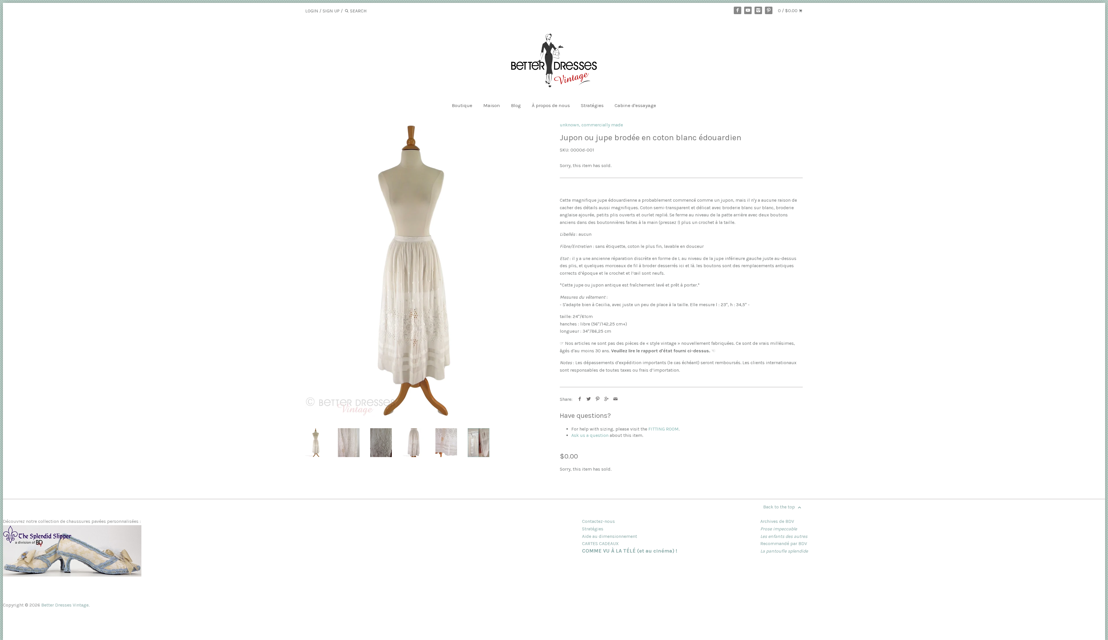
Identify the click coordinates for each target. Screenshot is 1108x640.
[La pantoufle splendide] (72, 575)
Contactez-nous (598, 521)
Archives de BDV (777, 521)
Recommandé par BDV (783, 543)
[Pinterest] (768, 10)
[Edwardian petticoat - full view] (416, 269)
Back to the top (779, 507)
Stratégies (592, 105)
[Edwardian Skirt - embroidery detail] (381, 442)
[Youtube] (748, 10)
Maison (491, 105)
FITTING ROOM (663, 429)
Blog (516, 105)
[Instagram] (758, 10)
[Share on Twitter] (589, 399)
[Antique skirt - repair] (446, 442)
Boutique (462, 105)
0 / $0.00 (788, 10)
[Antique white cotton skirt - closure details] (478, 442)
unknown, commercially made (591, 125)
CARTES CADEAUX (600, 543)
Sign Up (331, 11)
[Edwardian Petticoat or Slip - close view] (413, 442)
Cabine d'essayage (635, 105)
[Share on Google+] (607, 399)
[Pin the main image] (598, 399)
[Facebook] (737, 10)
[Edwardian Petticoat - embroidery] (349, 442)
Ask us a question (590, 435)
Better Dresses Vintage (65, 605)
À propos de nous (551, 105)
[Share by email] (616, 399)
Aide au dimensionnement (609, 536)
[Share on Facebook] (580, 399)
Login (311, 11)
